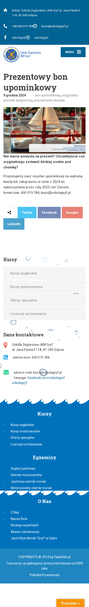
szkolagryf (19, 37)
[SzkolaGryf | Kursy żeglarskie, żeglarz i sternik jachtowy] (23, 55)
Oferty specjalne (23, 300)
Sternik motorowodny (26, 475)
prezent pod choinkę (49, 100)
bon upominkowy (47, 95)
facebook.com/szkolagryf (46, 378)
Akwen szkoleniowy (25, 532)
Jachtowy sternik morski (28, 481)
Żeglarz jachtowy (23, 468)
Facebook (49, 212)
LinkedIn (14, 224)
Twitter (27, 212)
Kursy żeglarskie (23, 273)
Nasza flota (19, 519)
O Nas (15, 512)
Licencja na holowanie (28, 314)
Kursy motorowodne (26, 287)
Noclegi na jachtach (25, 525)
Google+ (72, 212)
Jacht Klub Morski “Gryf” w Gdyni (34, 538)
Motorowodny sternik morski (31, 488)
